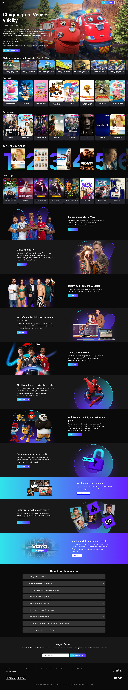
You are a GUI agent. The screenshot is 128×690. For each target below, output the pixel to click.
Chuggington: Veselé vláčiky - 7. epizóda (64, 72)
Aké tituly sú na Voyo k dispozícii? (38, 603)
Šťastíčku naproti (102, 200)
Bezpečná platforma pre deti (32, 454)
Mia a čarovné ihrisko (118, 103)
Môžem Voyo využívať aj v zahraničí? (39, 583)
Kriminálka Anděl (72, 137)
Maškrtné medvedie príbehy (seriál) (56, 104)
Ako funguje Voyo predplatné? (36, 577)
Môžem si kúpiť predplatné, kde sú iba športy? (41, 630)
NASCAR (78, 360)
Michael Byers (34, 45)
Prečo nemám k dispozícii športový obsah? (40, 610)
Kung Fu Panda (102, 103)
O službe (21, 669)
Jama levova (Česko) (41, 137)
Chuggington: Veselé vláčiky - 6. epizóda (81, 72)
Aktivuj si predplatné (23, 399)
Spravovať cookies (11, 671)
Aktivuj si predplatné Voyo (11, 50)
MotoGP (71, 360)
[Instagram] (117, 670)
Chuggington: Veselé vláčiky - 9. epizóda (29, 72)
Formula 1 (86, 358)
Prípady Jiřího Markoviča (117, 201)
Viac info (48, 35)
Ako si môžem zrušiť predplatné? (37, 597)
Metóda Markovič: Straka (72, 200)
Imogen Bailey (18, 45)
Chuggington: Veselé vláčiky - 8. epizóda (46, 72)
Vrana (87, 137)
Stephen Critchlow (43, 45)
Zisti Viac (73, 229)
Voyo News (96, 669)
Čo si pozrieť (44, 669)
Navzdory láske (25, 137)
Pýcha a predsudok (117, 137)
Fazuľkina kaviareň (41, 103)
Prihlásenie (121, 2)
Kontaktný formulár (86, 669)
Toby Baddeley (10, 45)
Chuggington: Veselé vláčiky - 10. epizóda (11, 72)
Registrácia (109, 2)
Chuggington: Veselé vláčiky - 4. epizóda (116, 72)
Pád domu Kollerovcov (10, 200)
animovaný (6, 25)
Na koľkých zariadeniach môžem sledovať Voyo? (42, 590)
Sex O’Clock (87, 200)
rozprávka (12, 25)
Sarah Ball (10, 43)
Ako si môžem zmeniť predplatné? (38, 616)
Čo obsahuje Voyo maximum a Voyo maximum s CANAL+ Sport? (47, 623)
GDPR (77, 669)
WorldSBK (87, 360)
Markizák (102, 137)
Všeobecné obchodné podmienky (64, 669)
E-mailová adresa (48, 655)
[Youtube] (120, 670)
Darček (52, 669)
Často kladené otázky (11, 669)
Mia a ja (72, 103)
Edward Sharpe (26, 45)
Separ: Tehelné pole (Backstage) (56, 201)
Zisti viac (21, 264)
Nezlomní (56, 137)
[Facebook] (113, 670)
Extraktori (10, 137)
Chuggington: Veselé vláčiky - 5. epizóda (99, 72)
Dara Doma (25, 200)
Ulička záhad (26, 103)
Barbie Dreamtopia (10, 103)
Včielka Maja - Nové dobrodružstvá (87, 104)
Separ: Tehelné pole (41, 200)
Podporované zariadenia (32, 669)
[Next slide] (125, 68)
